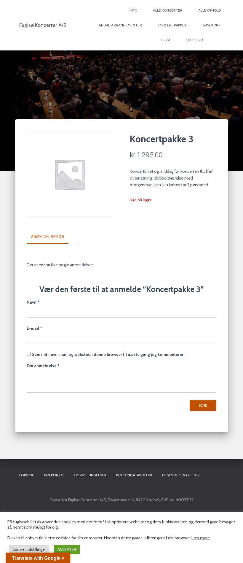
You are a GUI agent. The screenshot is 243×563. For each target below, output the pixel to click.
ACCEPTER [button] (66, 549)
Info (133, 10)
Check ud (194, 40)
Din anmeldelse (43, 365)
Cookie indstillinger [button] (29, 549)
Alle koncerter (168, 10)
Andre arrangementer (120, 25)
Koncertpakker (172, 25)
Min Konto (54, 475)
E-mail (34, 328)
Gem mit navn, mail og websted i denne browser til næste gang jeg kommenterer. (107, 354)
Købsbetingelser (89, 475)
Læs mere (200, 537)
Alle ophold (209, 10)
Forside (26, 475)
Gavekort (211, 25)
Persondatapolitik (134, 475)
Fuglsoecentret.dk (181, 475)
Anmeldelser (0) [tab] (47, 236)
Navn (33, 302)
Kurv (165, 40)
